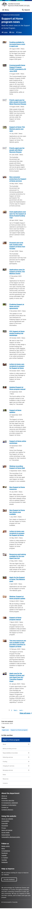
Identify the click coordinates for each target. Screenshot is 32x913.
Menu (6, 10)
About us (4, 796)
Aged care (5, 730)
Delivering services (8, 757)
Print (12, 32)
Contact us (4, 807)
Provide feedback (9, 879)
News (4, 774)
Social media (5, 832)
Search (27, 10)
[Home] (15, 4)
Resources (5, 779)
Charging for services (8, 766)
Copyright (4, 823)
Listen (6, 32)
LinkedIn (4, 855)
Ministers (4, 798)
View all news (25, 713)
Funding (5, 761)
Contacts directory (7, 809)
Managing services (8, 770)
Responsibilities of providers (10, 753)
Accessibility (5, 821)
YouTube (4, 860)
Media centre (5, 846)
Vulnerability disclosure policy (10, 837)
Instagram (4, 862)
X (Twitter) (4, 857)
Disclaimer (4, 825)
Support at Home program (11, 15)
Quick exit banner (6, 830)
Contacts (5, 783)
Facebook (4, 853)
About (4, 744)
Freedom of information (8, 805)
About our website (7, 819)
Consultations (5, 851)
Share (20, 32)
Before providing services (9, 748)
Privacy (3, 828)
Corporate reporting (7, 800)
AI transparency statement (9, 803)
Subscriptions (5, 835)
